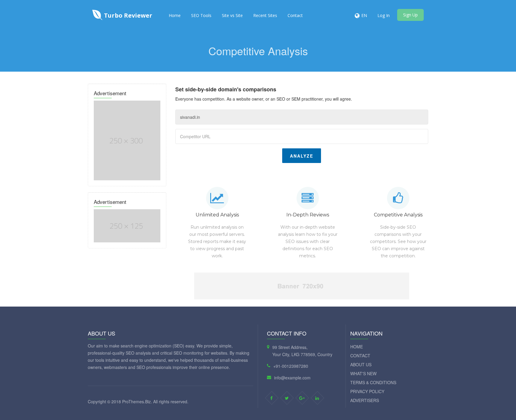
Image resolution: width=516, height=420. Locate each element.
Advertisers (364, 400)
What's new (363, 373)
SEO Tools (201, 15)
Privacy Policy (367, 391)
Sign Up (410, 15)
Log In (383, 15)
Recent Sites (265, 15)
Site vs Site (232, 15)
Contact (295, 15)
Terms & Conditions (373, 382)
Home (175, 15)
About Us (360, 364)
